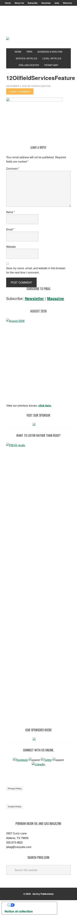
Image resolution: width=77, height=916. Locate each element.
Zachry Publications (43, 893)
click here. (45, 405)
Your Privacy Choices (33, 905)
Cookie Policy (14, 806)
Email (10, 229)
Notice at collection (19, 911)
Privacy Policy (14, 788)
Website (11, 246)
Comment (12, 168)
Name (10, 212)
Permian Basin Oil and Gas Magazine (38, 24)
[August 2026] (38, 360)
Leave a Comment (19, 91)
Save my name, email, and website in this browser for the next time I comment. (35, 270)
